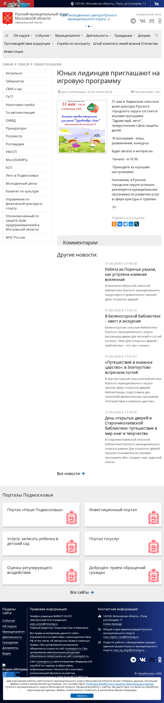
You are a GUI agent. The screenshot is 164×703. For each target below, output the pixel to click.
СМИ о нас (14, 89)
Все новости (69, 473)
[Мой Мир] (131, 224)
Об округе (9, 626)
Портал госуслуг (104, 538)
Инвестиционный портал (113, 509)
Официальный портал (42, 18)
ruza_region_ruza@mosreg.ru (121, 637)
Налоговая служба (20, 105)
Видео (6, 653)
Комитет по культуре (48, 64)
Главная (7, 64)
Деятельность (12, 637)
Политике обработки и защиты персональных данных (120, 684)
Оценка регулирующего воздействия (29, 570)
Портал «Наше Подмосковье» (35, 509)
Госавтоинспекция (20, 112)
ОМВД (11, 120)
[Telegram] (133, 21)
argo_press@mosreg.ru (44, 624)
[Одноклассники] (114, 224)
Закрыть (82, 695)
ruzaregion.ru (73, 648)
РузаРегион (146, 673)
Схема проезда (112, 624)
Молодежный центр (21, 183)
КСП (9, 167)
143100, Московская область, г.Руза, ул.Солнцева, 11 (110, 3)
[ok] (160, 21)
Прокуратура (16, 128)
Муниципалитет (13, 631)
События (8, 620)
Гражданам (10, 642)
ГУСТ (9, 97)
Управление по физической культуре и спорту (24, 203)
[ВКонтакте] (119, 224)
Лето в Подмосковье (22, 175)
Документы (10, 648)
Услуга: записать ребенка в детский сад (32, 541)
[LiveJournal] (136, 224)
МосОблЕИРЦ (16, 160)
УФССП (11, 152)
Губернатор (15, 81)
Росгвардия (15, 144)
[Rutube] (152, 21)
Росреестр (14, 136)
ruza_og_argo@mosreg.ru (128, 650)
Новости (23, 64)
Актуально (14, 73)
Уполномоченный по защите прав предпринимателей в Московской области (22, 223)
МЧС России (15, 237)
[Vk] (142, 21)
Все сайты (80, 592)
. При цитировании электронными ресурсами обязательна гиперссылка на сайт (58, 652)
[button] (23, 36)
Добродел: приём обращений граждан (117, 570)
